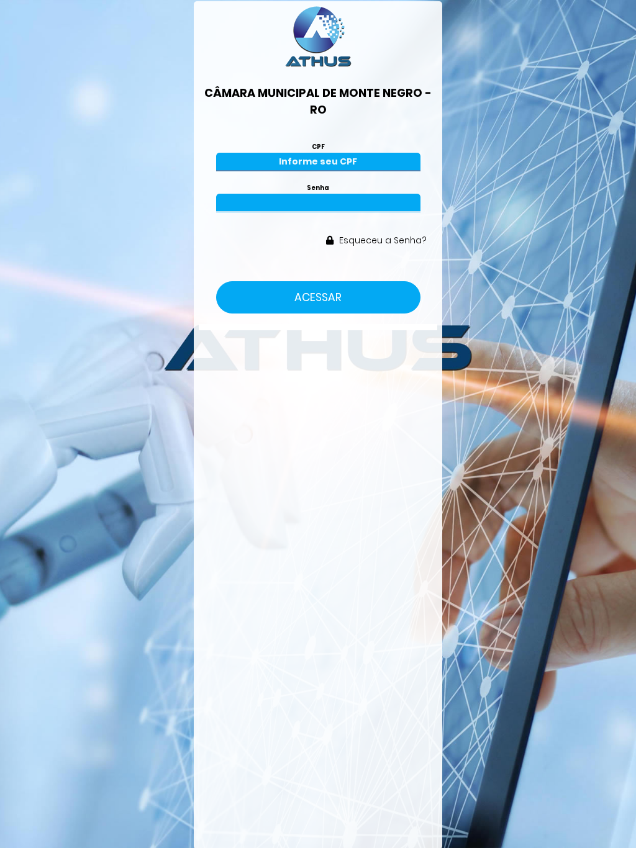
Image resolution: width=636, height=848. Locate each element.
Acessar (318, 297)
